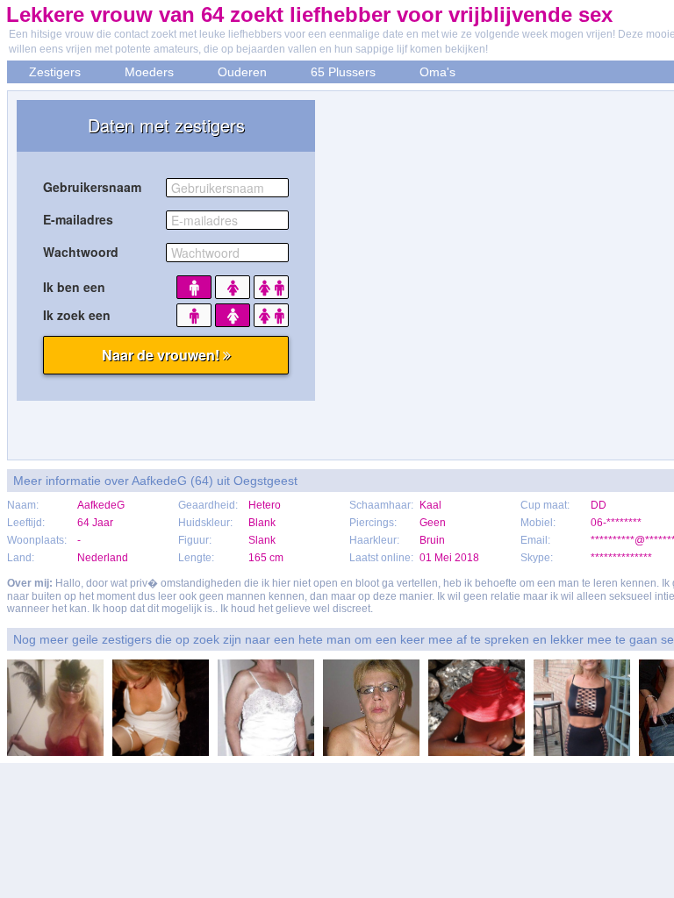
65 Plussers (343, 72)
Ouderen (242, 72)
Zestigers (55, 72)
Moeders (149, 72)
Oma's (437, 72)
